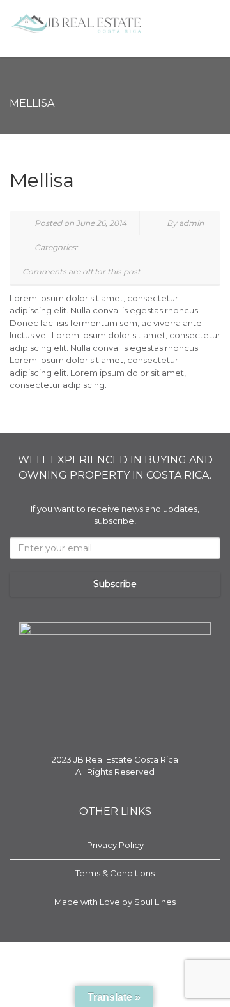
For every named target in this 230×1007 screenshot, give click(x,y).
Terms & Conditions (115, 873)
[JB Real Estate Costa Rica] (77, 24)
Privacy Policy (115, 845)
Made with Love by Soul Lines (115, 902)
